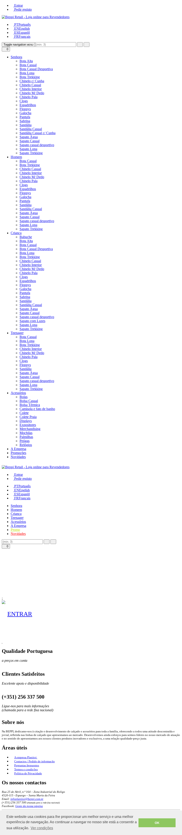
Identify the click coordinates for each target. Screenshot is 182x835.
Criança (16, 233)
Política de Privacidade (28, 773)
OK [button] (157, 823)
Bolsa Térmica (30, 405)
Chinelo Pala (29, 97)
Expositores (28, 425)
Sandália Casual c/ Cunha (37, 133)
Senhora (16, 57)
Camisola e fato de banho (37, 409)
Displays (26, 421)
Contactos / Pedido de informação (34, 761)
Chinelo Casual (30, 85)
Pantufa (25, 117)
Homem (16, 157)
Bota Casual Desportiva (36, 69)
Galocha (25, 113)
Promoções (18, 453)
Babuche (26, 237)
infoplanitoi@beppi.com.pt (26, 799)
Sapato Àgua (29, 137)
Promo (15, 530)
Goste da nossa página (29, 806)
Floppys (25, 109)
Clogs (24, 101)
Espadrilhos (28, 105)
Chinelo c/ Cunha (32, 81)
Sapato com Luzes (32, 321)
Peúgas (25, 441)
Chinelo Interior (31, 89)
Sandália (26, 125)
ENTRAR (19, 613)
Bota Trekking (30, 77)
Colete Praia (28, 417)
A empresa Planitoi (25, 757)
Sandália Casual (31, 129)
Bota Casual (28, 65)
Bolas (24, 397)
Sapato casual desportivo (37, 145)
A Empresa (18, 449)
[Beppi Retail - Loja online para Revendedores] (35, 17)
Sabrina (25, 121)
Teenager (17, 333)
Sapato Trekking (31, 153)
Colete (24, 413)
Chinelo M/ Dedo (32, 93)
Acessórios (18, 393)
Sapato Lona (28, 149)
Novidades (18, 457)
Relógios (26, 445)
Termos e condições (26, 769)
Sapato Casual (30, 141)
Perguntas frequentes (26, 765)
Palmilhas (26, 437)
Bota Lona (27, 73)
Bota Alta (26, 61)
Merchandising (30, 429)
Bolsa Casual (29, 401)
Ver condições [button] (42, 828)
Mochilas (26, 433)
